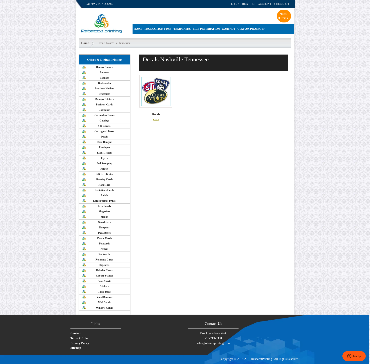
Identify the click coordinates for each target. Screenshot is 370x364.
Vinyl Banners (104, 297)
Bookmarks (104, 83)
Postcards (104, 243)
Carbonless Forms (104, 115)
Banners (104, 72)
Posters (104, 248)
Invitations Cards (104, 190)
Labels (104, 195)
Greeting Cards (104, 179)
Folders (104, 168)
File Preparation (206, 28)
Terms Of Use (79, 338)
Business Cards (104, 104)
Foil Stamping (104, 163)
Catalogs (104, 120)
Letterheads (104, 206)
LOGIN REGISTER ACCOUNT (251, 4)
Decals (104, 136)
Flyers (104, 158)
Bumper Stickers (104, 99)
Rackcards (104, 254)
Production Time (158, 28)
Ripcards (104, 264)
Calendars (104, 109)
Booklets (104, 77)
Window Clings (104, 307)
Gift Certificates (104, 174)
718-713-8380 (104, 4)
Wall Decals (104, 302)
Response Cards (104, 259)
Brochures (104, 93)
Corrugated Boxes (104, 131)
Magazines (104, 211)
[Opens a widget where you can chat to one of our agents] (354, 356)
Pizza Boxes (104, 232)
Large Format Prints (104, 200)
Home (138, 28)
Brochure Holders (104, 88)
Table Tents (104, 291)
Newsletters (104, 222)
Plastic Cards (104, 238)
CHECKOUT (281, 4)
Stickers (104, 286)
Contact (228, 28)
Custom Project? (251, 28)
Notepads (104, 227)
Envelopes (104, 147)
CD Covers (104, 125)
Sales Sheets (104, 281)
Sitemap (75, 347)
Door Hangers (104, 142)
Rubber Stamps (104, 275)
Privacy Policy (79, 343)
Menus (104, 216)
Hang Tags (104, 184)
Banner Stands (104, 67)
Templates (182, 28)
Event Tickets (104, 152)
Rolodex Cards (104, 270)
